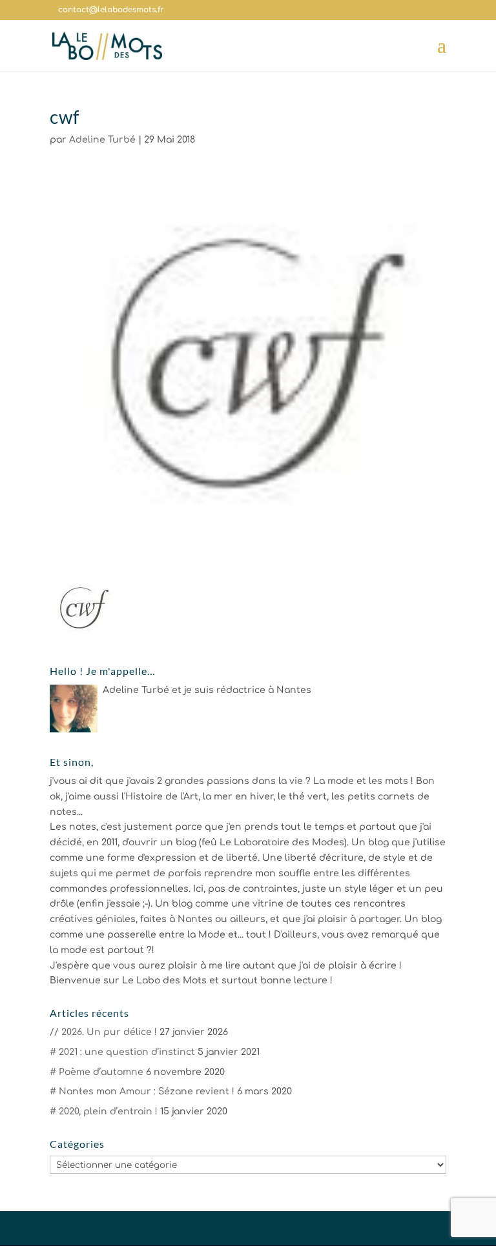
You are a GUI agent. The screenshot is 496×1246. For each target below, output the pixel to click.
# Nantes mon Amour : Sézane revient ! (142, 1091)
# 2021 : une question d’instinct (122, 1052)
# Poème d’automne (96, 1072)
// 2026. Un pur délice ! (103, 1032)
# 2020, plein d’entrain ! (104, 1111)
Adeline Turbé (102, 140)
